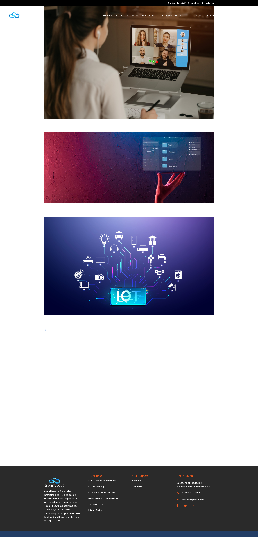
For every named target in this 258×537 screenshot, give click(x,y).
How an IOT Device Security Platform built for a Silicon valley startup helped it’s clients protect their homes (126, 261)
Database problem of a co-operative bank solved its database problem (126, 164)
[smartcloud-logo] (14, 8)
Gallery (131, 59)
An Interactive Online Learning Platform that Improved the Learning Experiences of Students (126, 59)
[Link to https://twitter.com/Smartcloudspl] (186, 505)
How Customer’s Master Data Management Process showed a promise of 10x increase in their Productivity (126, 380)
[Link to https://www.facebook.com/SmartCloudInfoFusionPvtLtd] (178, 505)
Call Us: (171, 3)
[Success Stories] (129, 62)
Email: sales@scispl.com (202, 3)
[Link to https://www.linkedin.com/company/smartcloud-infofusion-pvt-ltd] (194, 505)
